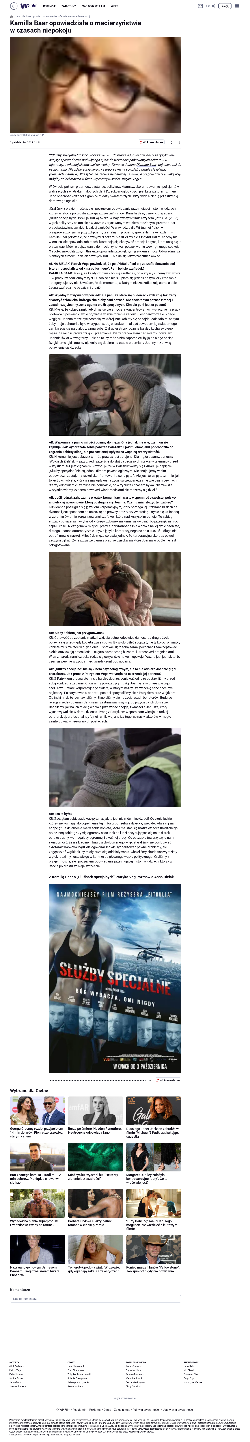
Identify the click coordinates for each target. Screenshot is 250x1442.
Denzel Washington (135, 1382)
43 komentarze (153, 142)
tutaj (78, 1434)
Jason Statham (75, 1386)
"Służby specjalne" (63, 155)
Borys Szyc (189, 1378)
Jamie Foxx (15, 1382)
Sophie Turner (16, 1378)
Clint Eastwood (16, 1366)
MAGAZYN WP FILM (93, 6)
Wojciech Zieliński (63, 174)
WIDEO (115, 6)
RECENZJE (49, 6)
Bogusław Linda (133, 1370)
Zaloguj (225, 6)
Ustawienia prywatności (177, 1409)
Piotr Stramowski (76, 1370)
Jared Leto (189, 1366)
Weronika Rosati (134, 1378)
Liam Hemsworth (76, 1366)
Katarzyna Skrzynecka (78, 1382)
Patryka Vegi (129, 179)
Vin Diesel (189, 1370)
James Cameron (134, 1366)
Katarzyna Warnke (193, 1382)
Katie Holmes (16, 1374)
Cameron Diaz (191, 1374)
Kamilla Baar (146, 165)
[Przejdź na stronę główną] (14, 8)
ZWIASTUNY (68, 6)
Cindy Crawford (133, 1386)
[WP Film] (31, 6)
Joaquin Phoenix (17, 1386)
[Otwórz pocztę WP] (200, 6)
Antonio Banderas (134, 1374)
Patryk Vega (15, 1370)
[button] (210, 6)
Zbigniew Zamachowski (79, 1374)
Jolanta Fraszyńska (77, 1378)
